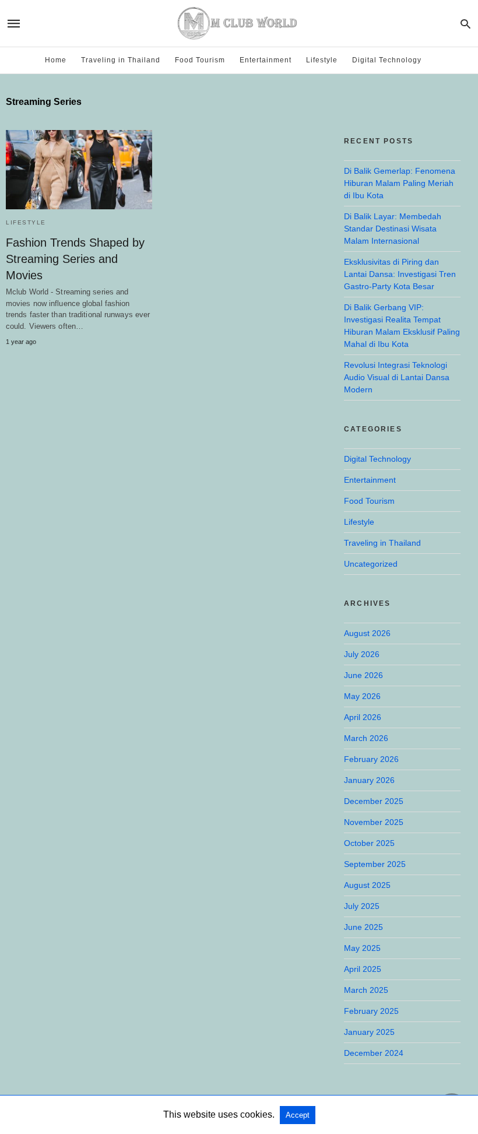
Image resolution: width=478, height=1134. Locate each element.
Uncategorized (371, 563)
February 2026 (371, 759)
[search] (465, 23)
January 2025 (369, 1032)
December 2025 (373, 801)
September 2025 (375, 864)
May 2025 (362, 948)
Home (55, 60)
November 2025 (373, 822)
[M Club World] (238, 23)
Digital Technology (386, 60)
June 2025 (363, 927)
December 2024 (373, 1053)
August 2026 (367, 633)
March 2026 (366, 738)
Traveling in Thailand (120, 60)
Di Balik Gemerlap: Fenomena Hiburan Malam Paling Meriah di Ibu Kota (399, 183)
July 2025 (361, 906)
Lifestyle (322, 60)
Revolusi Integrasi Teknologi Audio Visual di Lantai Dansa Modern (396, 377)
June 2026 (363, 675)
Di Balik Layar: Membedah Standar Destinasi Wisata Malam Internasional (392, 228)
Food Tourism (200, 60)
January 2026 (369, 780)
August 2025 (367, 885)
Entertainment (265, 60)
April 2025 (362, 969)
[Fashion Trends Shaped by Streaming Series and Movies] (79, 169)
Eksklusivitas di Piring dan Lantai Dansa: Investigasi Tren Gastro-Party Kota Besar (400, 274)
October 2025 (369, 843)
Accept (298, 1115)
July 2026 (361, 654)
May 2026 (362, 696)
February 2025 (371, 1011)
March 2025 (366, 990)
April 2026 (362, 717)
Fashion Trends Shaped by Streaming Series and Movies (75, 259)
